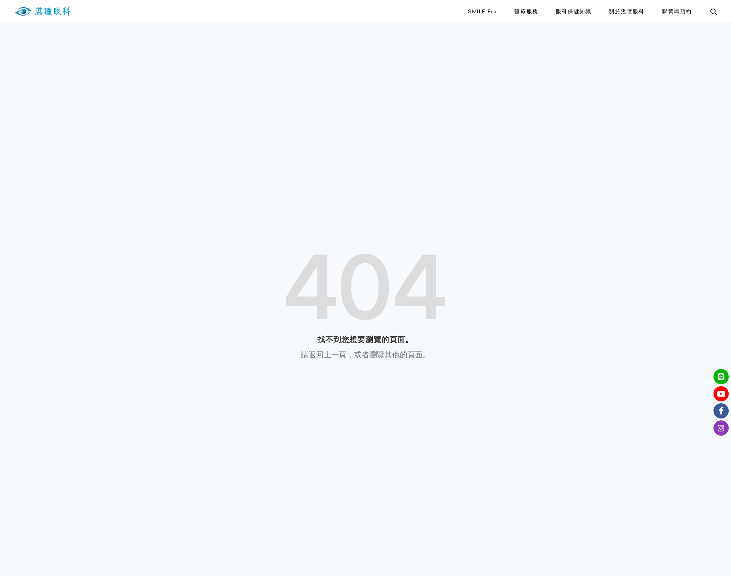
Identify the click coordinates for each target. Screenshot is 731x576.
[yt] (721, 393)
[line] (721, 376)
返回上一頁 (327, 354)
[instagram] (721, 428)
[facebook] (721, 410)
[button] (713, 11)
